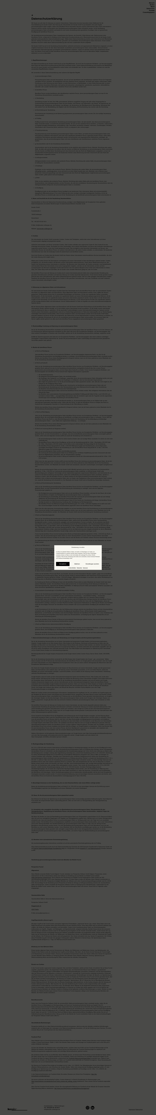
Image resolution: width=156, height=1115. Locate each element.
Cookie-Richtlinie (72, 567)
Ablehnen (77, 564)
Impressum (85, 567)
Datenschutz (79, 567)
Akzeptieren (62, 564)
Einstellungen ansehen (92, 564)
